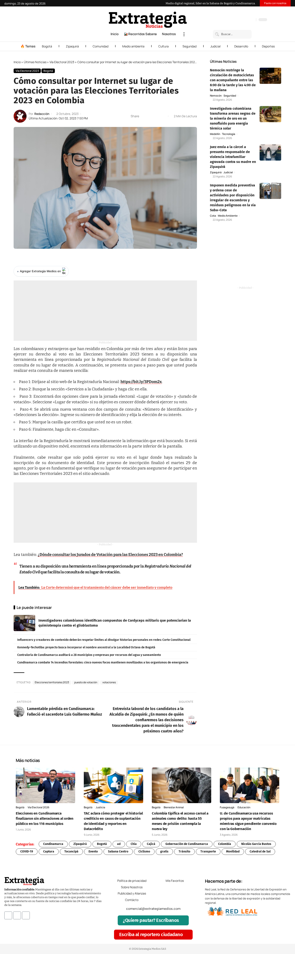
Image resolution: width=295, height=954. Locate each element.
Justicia (100, 807)
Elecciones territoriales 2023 (52, 682)
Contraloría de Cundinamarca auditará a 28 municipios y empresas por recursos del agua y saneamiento (89, 655)
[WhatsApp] (251, 20)
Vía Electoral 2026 (38, 807)
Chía (134, 844)
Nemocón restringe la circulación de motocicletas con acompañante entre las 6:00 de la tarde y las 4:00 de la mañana (233, 80)
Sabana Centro (118, 851)
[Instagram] (238, 20)
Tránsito (184, 851)
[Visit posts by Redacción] (20, 116)
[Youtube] (26, 915)
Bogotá (47, 46)
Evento (93, 851)
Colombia (224, 844)
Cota (213, 215)
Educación (244, 807)
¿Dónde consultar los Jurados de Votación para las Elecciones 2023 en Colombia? (110, 554)
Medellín (215, 134)
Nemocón (216, 95)
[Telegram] (247, 20)
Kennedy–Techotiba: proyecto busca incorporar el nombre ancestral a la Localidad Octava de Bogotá (86, 647)
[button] (184, 34)
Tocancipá (71, 851)
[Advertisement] (105, 310)
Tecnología (228, 134)
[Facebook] (230, 20)
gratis (164, 851)
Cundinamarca (53, 844)
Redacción (41, 114)
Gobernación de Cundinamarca (186, 844)
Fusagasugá (227, 807)
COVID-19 (26, 851)
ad (119, 844)
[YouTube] (234, 20)
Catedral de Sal (260, 851)
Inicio (17, 62)
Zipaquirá (72, 46)
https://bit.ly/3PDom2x (141, 381)
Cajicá (151, 844)
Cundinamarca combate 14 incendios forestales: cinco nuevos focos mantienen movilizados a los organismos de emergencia (102, 662)
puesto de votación (85, 682)
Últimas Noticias (35, 62)
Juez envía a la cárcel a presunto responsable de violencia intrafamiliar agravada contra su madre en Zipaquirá (233, 157)
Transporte (208, 851)
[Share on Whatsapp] (150, 116)
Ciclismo (144, 851)
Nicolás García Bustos (256, 844)
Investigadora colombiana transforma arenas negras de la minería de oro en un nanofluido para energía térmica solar (232, 118)
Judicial (215, 46)
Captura (48, 851)
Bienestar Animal (174, 807)
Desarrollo (241, 46)
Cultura (163, 46)
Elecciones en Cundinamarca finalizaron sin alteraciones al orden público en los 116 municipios (44, 818)
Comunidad (100, 46)
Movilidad (232, 851)
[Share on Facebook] (144, 116)
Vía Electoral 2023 (61, 62)
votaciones (109, 682)
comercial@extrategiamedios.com (153, 909)
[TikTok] (243, 20)
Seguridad (189, 46)
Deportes (268, 46)
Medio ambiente (133, 46)
